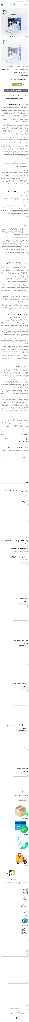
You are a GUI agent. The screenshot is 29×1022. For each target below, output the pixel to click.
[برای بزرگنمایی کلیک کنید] (26, 1011)
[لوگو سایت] (27, 1)
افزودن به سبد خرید (17, 84)
